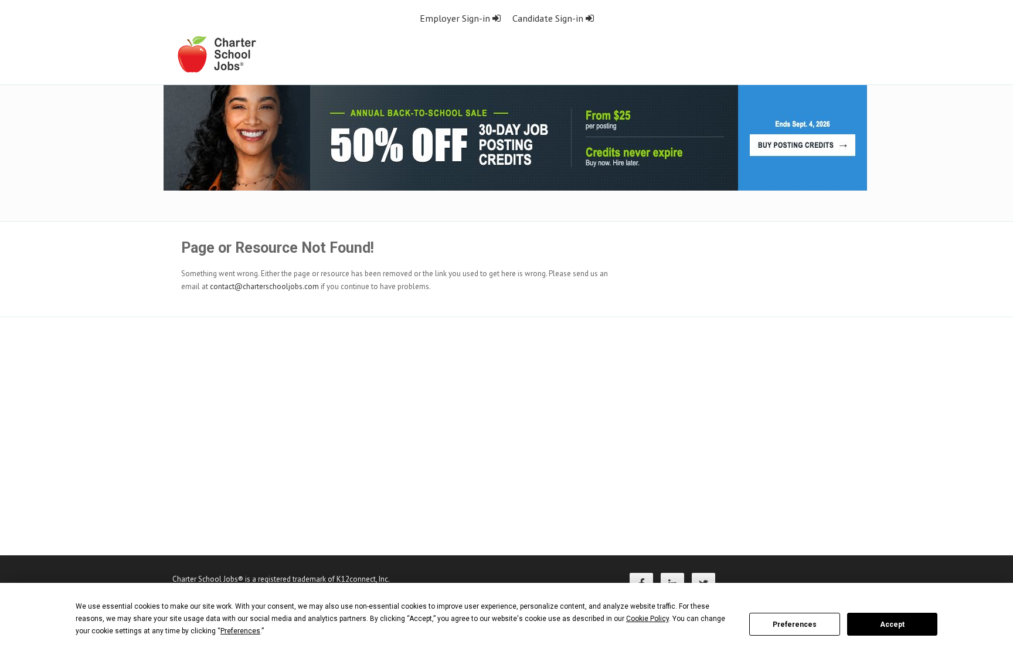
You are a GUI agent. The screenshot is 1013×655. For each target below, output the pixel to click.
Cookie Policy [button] (647, 619)
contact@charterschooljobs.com (264, 286)
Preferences (795, 624)
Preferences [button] (240, 631)
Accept (892, 624)
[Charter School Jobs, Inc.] (216, 54)
